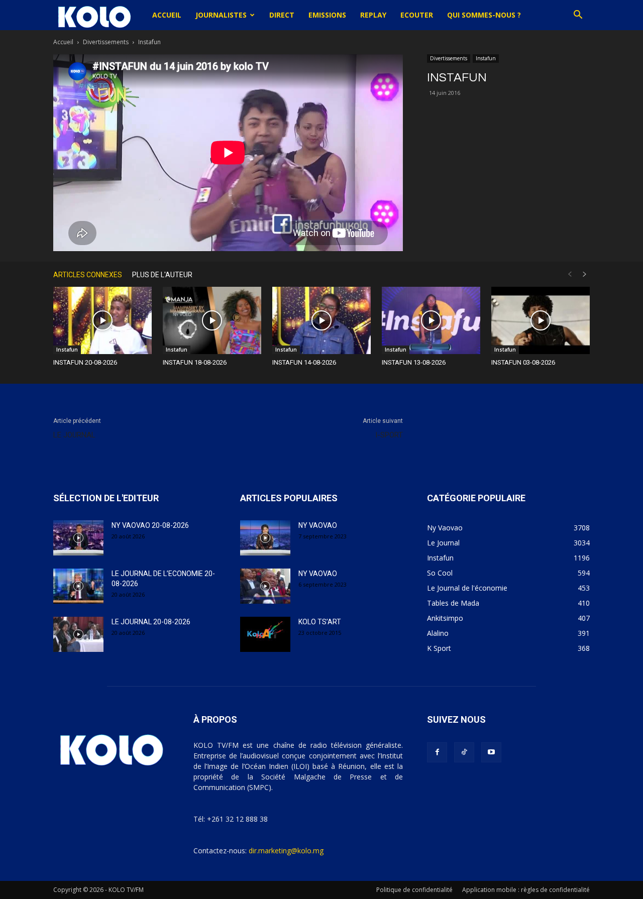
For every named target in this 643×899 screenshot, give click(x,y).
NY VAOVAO (317, 525)
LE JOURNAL (74, 434)
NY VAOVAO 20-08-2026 (150, 525)
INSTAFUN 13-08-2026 (414, 362)
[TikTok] (464, 752)
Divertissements (106, 42)
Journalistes (221, 15)
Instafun (486, 58)
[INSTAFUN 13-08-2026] (431, 321)
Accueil (166, 15)
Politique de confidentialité (414, 889)
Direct (281, 15)
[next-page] (585, 274)
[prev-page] (570, 274)
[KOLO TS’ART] (265, 634)
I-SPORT (389, 434)
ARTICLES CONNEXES (87, 275)
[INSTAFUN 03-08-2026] (540, 321)
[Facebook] (437, 752)
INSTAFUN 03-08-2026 (523, 362)
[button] (578, 16)
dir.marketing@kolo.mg (286, 850)
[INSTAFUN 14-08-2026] (321, 321)
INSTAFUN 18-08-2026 (195, 362)
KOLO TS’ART (319, 622)
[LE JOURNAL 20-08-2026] (78, 634)
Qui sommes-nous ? (484, 15)
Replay (373, 15)
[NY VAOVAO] (265, 537)
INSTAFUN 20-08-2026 (85, 362)
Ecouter (416, 15)
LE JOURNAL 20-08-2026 (151, 622)
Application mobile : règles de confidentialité (526, 889)
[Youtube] (491, 752)
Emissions (327, 15)
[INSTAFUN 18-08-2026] (212, 321)
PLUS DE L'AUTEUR (162, 275)
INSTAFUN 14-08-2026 (304, 362)
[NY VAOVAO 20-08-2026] (78, 537)
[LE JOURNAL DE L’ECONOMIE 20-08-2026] (78, 586)
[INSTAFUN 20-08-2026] (102, 321)
